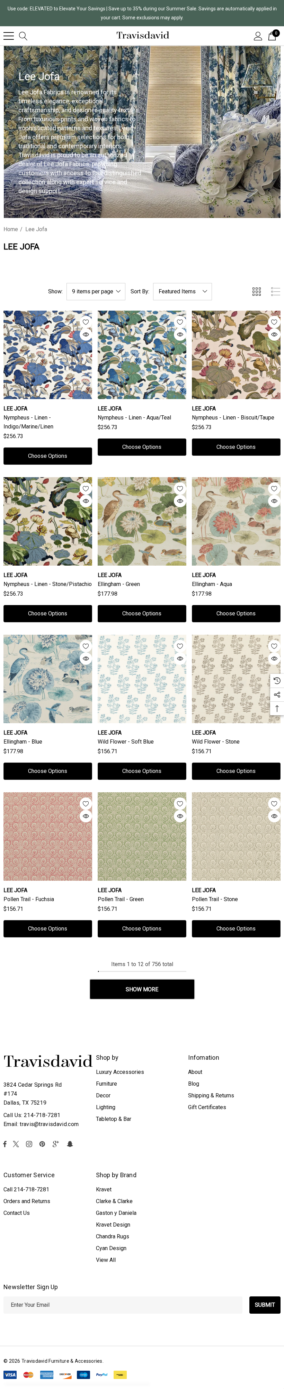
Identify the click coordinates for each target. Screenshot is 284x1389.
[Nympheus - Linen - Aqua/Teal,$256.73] (142, 355)
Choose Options (47, 456)
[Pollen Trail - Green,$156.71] (142, 836)
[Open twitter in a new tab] (17, 1144)
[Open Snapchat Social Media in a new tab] (71, 1144)
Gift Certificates (207, 1107)
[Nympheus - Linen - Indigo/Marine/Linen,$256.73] (47, 355)
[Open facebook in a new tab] (5, 1144)
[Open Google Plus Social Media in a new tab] (57, 1144)
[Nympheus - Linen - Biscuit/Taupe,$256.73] (236, 355)
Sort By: (140, 291)
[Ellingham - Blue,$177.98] (47, 679)
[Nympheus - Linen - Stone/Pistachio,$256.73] (47, 521)
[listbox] (182, 291)
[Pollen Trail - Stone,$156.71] (236, 836)
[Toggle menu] (8, 36)
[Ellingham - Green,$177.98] (142, 521)
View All (106, 1260)
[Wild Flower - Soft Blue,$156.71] (142, 679)
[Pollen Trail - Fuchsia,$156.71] (47, 836)
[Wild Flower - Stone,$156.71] (236, 679)
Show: (55, 291)
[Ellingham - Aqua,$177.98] (236, 521)
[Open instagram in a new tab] (30, 1144)
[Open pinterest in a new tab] (43, 1144)
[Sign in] (258, 35)
